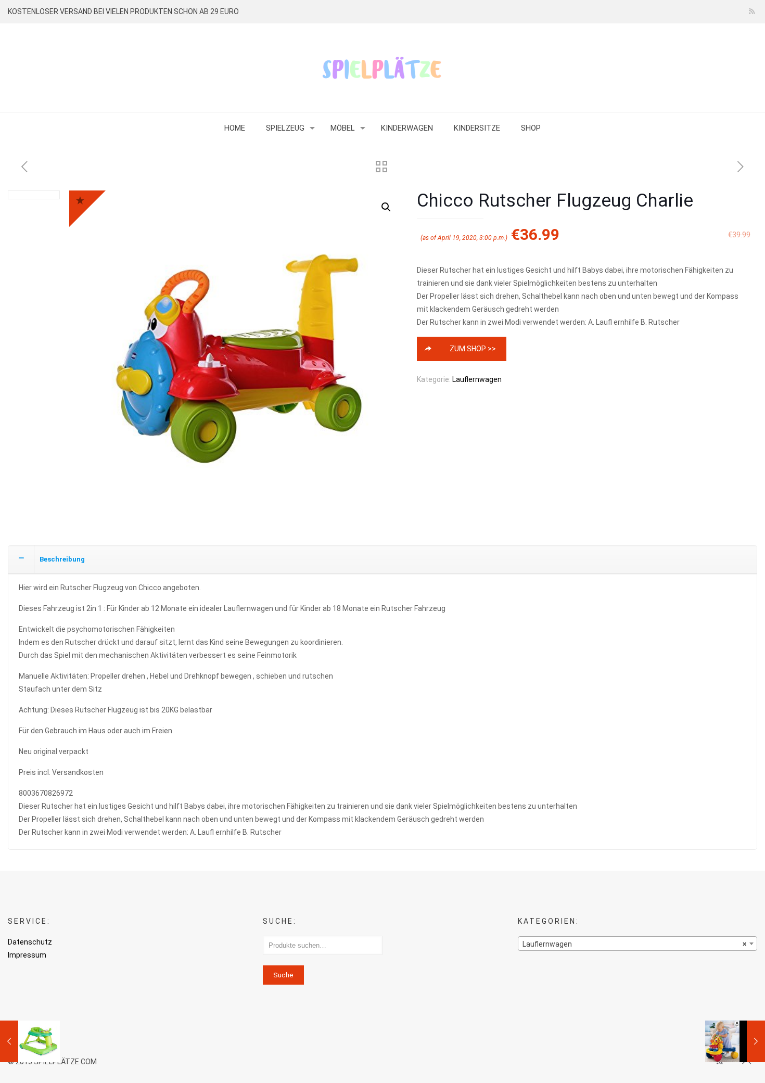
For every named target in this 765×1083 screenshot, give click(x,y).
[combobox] (638, 943)
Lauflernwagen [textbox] (634, 944)
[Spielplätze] (382, 67)
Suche (283, 975)
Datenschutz (30, 942)
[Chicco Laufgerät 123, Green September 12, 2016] (30, 1041)
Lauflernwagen (477, 379)
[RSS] (751, 11)
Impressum (27, 955)
